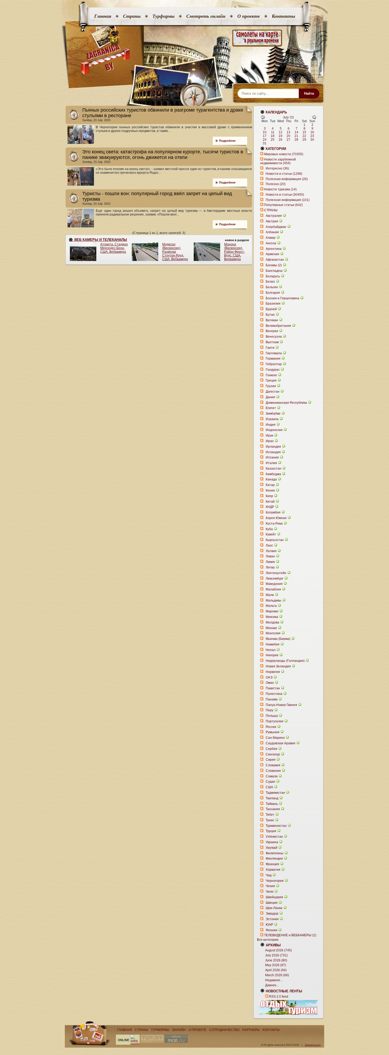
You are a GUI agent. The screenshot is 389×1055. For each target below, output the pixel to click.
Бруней (271, 309)
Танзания (273, 809)
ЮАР (269, 924)
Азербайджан (276, 227)
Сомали (272, 776)
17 (264, 136)
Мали (270, 595)
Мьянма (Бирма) (278, 639)
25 (272, 139)
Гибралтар (274, 364)
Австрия (272, 221)
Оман (270, 683)
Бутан (270, 314)
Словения (273, 771)
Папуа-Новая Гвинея (281, 705)
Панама (272, 699)
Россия (271, 727)
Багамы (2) (274, 265)
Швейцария (274, 897)
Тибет (270, 815)
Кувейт (271, 534)
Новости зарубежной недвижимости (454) (278, 161)
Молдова (272, 622)
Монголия (273, 633)
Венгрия (272, 331)
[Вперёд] (314, 118)
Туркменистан (276, 826)
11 (272, 132)
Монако (271, 628)
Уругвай (271, 848)
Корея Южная (276, 518)
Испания (272, 457)
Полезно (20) (276, 184)
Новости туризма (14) (280, 189)
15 (304, 132)
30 (312, 139)
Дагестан (272, 391)
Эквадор (272, 913)
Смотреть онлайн (205, 16)
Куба (269, 529)
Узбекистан (274, 836)
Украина (272, 842)
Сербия (271, 749)
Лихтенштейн (276, 573)
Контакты (283, 16)
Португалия (274, 721)
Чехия (270, 886)
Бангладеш (274, 271)
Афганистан (275, 260)
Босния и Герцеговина (282, 298)
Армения (272, 254)
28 (296, 139)
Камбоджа (273, 474)
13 (288, 132)
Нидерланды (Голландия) (285, 661)
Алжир (270, 238)
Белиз (270, 281)
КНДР (270, 507)
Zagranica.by (313, 1044)
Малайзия (273, 589)
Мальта (271, 606)
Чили (269, 891)
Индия (270, 424)
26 (280, 139)
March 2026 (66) (277, 975)
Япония (271, 930)
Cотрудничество (224, 1030)
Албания (272, 232)
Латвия (271, 551)
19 (280, 136)
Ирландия (273, 446)
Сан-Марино (275, 738)
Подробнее (227, 140)
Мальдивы (273, 600)
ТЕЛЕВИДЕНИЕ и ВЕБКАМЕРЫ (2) (290, 935)
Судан (270, 781)
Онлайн (179, 1030)
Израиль (272, 419)
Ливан (270, 556)
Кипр (269, 496)
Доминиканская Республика (286, 403)
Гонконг (271, 375)
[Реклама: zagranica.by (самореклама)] (288, 1007)
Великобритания (278, 326)
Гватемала (274, 353)
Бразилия (273, 303)
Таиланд (272, 798)
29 (304, 139)
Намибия (272, 644)
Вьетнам (272, 342)
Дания (270, 397)
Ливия (270, 562)
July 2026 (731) (276, 955)
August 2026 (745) (278, 950)
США (269, 787)
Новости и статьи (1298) (284, 174)
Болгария (273, 293)
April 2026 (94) (276, 970)
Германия (273, 358)
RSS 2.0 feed (278, 996)
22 (304, 136)
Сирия (270, 760)
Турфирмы (163, 16)
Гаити (270, 348)
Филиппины (274, 853)
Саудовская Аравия (280, 743)
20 (288, 136)
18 (272, 136)
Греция (271, 380)
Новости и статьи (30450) (285, 194)
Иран (270, 441)
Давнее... (272, 985)
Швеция (272, 903)
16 (312, 132)
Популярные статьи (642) (283, 205)
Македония (274, 584)
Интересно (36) (277, 168)
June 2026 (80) (276, 960)
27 (288, 139)
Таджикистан (275, 793)
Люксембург (274, 578)
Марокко (272, 611)
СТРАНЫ (271, 210)
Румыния (272, 732)
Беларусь (273, 276)
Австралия (274, 216)
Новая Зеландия (278, 666)
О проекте (248, 16)
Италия (271, 463)
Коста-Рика (274, 523)
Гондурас (273, 369)
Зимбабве (273, 413)
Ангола (271, 243)
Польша (272, 716)
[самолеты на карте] (194, 38)
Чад (269, 875)
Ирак (269, 435)
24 (264, 139)
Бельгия (272, 287)
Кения (270, 490)
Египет (271, 408)
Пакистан (273, 688)
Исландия (274, 452)
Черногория (275, 881)
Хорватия (273, 869)
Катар (270, 485)
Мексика (272, 617)
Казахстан (273, 468)
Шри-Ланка (274, 908)
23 (312, 136)
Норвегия (273, 672)
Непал (270, 650)
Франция (272, 864)
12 (280, 132)
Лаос (269, 545)
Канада (271, 479)
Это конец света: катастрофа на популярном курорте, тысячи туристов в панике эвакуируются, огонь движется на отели (162, 154)
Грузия (271, 386)
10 (264, 132)
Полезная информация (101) (288, 200)
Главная (102, 16)
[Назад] (263, 118)
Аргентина (274, 249)
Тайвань (272, 804)
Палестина (274, 694)
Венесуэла (274, 336)
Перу (269, 710)
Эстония (272, 919)
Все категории (267, 940)
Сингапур (273, 754)
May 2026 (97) (275, 965)
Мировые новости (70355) (283, 154)
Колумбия (273, 512)
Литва (270, 567)
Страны (132, 16)
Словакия (273, 765)
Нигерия (272, 655)
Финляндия (274, 858)
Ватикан (272, 320)
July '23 (288, 117)
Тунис (270, 820)
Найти (309, 93)
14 (296, 132)
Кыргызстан (275, 540)
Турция (271, 831)
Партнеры (251, 1030)
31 (264, 143)
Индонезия (274, 430)
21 (296, 136)
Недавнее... (274, 980)
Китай (270, 501)
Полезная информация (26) (287, 179)
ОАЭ (269, 677)
